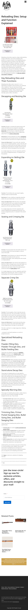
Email (5, 493)
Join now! (7, 502)
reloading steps (17, 354)
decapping (23, 136)
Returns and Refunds (13, 588)
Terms (6, 587)
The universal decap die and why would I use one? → (14, 563)
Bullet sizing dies (7, 434)
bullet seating (14, 268)
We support (17, 587)
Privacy (2, 587)
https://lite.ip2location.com (16, 601)
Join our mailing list (11, 587)
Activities (22, 587)
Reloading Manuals (4, 588)
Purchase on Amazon (7, 51)
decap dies (3, 130)
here (5, 455)
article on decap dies (14, 133)
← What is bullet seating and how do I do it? (14, 559)
